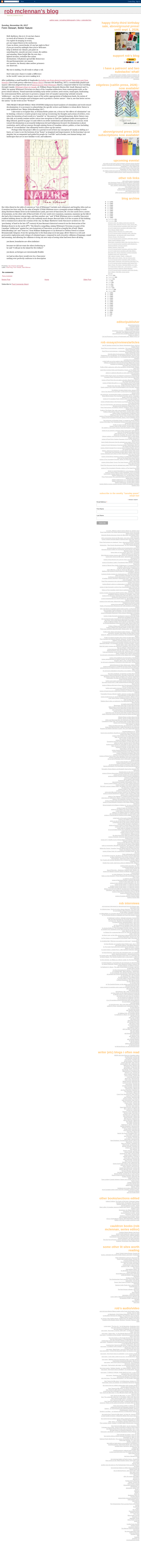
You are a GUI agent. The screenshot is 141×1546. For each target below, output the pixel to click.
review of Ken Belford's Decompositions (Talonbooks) (124, 658)
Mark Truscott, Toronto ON (132, 1160)
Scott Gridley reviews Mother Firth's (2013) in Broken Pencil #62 (121, 474)
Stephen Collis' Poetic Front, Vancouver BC (127, 1285)
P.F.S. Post (136, 1514)
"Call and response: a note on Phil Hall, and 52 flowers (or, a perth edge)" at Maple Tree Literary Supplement (120, 652)
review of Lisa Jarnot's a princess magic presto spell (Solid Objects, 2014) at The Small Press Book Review (120, 431)
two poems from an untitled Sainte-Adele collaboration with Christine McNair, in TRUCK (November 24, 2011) (120, 1419)
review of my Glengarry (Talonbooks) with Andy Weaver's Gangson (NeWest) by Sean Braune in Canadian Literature (120, 596)
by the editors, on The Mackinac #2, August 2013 (125, 926)
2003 (108, 316)
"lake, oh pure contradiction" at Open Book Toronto (125, 746)
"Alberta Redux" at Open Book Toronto (128, 717)
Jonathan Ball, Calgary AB (132, 1057)
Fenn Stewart (17, 267)
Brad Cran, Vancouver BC (132, 1078)
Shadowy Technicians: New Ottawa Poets (127, 1241)
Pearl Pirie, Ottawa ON (133, 1132)
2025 (108, 203)
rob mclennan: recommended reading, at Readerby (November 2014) (119, 394)
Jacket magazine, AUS (133, 1272)
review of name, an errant (132, 838)
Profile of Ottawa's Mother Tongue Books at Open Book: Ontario (121, 621)
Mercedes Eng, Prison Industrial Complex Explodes (122, 252)
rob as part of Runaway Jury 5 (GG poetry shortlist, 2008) (123, 759)
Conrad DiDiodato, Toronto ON (130, 1085)
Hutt (138, 1522)
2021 (108, 210)
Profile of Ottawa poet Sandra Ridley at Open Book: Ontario (122, 627)
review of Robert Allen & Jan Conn (129, 893)
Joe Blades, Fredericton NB (131, 1067)
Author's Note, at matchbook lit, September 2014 (125, 413)
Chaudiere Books (134, 326)
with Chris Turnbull (134, 1017)
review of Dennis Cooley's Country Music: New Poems (124, 825)
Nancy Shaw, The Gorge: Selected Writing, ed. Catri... (123, 265)
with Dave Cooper (134, 1023)
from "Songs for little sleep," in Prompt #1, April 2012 (124, 1400)
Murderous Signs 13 (133, 1495)
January (110, 291)
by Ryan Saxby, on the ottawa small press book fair (125, 993)
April (109, 286)
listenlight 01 (135, 1501)
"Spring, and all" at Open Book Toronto (128, 718)
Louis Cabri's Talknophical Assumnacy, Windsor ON (125, 1296)
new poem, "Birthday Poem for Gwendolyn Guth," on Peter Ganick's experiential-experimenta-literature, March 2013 (120, 1360)
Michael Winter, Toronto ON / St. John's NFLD (126, 1173)
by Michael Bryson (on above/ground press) (127, 1046)
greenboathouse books (132, 1540)
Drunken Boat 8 (135, 1496)
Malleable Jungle (134, 1518)
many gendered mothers (132, 328)
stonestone (136, 1530)
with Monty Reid (134, 1019)
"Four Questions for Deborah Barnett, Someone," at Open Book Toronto (119, 639)
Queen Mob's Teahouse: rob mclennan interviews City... (123, 261)
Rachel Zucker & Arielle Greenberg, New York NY (125, 1175)
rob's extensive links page (132, 187)
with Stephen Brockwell (132, 1010)
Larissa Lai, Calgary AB (132, 1110)
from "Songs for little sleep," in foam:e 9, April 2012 (125, 1398)
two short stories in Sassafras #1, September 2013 (125, 1327)
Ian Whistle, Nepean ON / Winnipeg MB (128, 1172)
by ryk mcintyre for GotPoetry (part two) (128, 997)
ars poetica (136, 1462)
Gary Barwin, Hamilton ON (132, 1059)
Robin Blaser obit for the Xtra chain (129, 749)
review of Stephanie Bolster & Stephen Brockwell (125, 880)
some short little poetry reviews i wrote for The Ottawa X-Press (122, 792)
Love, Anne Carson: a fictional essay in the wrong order (123, 698)
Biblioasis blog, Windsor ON (131, 1065)
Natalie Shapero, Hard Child (116, 247)
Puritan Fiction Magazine (132, 1481)
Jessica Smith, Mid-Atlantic (131, 1152)
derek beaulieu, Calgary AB (131, 1061)
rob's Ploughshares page (132, 191)
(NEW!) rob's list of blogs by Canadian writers (126, 1055)
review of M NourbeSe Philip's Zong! (129, 679)
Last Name (100, 515)
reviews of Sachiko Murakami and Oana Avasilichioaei (124, 757)
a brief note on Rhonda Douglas (130, 831)
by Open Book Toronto (133, 981)
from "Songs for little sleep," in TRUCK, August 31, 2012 (123, 1388)
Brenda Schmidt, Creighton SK (130, 1146)
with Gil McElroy (134, 1042)
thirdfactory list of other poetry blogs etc (128, 1188)
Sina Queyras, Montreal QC (131, 1136)
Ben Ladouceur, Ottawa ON (131, 1109)
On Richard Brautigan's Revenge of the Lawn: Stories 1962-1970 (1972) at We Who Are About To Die (121, 623)
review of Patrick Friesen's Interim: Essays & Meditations (123, 776)
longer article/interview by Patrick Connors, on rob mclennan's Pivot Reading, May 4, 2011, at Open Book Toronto (120, 660)
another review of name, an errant (129, 832)
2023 (108, 207)
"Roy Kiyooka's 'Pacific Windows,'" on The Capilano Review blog (121, 610)
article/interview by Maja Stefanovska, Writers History (124, 665)
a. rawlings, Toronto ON (132, 1137)
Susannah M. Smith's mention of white (128, 780)
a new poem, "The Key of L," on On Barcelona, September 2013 (121, 1326)
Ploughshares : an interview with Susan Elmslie (121, 235)
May (109, 284)
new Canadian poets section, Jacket (129, 1217)
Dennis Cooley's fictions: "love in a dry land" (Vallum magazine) (121, 783)
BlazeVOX (136, 1475)
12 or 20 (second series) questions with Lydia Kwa (122, 233)
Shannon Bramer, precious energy (117, 245)
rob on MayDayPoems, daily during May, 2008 (126, 1470)
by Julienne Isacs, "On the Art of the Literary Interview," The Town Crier (119, 909)
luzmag (137, 1505)
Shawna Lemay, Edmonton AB (130, 1111)
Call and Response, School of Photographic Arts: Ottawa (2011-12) (120, 336)
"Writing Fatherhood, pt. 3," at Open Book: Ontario (125, 479)
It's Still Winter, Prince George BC (130, 1270)
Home (47, 279)
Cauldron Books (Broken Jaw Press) (129, 1232)
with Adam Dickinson (133, 1020)
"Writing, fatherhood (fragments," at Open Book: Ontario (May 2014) (120, 451)
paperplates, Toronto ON (132, 1281)
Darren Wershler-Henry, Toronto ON (129, 1169)
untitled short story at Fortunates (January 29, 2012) (125, 1407)
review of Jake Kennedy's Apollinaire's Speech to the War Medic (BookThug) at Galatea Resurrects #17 (121, 616)
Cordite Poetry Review (133, 1524)
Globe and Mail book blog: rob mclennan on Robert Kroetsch (122, 720)
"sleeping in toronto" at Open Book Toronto (127, 747)
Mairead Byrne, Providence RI (131, 1071)
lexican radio (135, 1463)
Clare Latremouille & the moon (130, 854)
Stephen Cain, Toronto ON (132, 1072)
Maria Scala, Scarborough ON (131, 1145)
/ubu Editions (135, 1301)
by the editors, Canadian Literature (129, 912)
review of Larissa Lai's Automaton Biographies (126, 711)
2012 (108, 300)
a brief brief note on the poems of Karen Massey (126, 822)
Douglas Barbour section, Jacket (130, 1205)
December (111, 219)
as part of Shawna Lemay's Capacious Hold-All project (124, 764)
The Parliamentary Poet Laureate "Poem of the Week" (124, 1279)
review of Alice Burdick (133, 894)
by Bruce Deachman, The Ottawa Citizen (128, 980)
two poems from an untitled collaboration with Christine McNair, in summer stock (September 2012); (121, 1386)
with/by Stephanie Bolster (132, 1043)
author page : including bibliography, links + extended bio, (71, 20)
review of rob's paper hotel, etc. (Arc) (129, 881)
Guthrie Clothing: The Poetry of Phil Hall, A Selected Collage (122, 1201)
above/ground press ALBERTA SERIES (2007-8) (125, 333)
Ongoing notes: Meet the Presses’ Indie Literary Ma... (123, 224)
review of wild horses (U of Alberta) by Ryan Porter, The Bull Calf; (121, 666)
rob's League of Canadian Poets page (128, 188)
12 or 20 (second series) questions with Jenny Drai (122, 226)
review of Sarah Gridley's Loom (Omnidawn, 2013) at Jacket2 (122, 472)
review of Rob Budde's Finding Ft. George (127, 762)
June (109, 282)
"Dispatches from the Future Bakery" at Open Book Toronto (123, 741)
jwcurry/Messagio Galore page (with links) (127, 1273)
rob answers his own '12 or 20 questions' (128, 996)
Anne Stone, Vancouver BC (131, 1158)
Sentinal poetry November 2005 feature (128, 190)
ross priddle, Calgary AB (132, 1134)
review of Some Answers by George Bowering (126, 775)
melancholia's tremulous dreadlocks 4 (128, 1498)
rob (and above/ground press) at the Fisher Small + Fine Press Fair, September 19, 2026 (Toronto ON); (120, 168)
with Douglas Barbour (133, 1039)
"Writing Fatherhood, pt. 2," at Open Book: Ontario (125, 481)
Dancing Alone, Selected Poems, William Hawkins (125, 1235)
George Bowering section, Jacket (130, 1213)
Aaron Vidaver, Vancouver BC (131, 1166)
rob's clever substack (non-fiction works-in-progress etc (124, 76)
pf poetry (136, 1455)
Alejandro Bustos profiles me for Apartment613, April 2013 (123, 548)
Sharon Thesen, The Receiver (116, 237)
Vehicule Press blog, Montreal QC (129, 1165)
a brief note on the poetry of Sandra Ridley (127, 811)
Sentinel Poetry (135, 1525)
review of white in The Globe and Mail (128, 789)
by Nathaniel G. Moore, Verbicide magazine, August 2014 (123, 918)
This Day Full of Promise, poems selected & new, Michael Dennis (121, 1239)
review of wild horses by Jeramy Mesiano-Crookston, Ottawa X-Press (120, 697)
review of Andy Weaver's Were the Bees (128, 842)
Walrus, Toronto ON (133, 1482)
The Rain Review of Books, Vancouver (128, 1289)
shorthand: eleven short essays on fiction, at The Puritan (123, 577)
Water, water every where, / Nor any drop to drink (121, 258)
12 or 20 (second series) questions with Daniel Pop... (123, 263)
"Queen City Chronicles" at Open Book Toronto (126, 723)
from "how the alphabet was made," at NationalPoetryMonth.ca (121, 1401)
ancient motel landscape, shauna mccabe (127, 1234)
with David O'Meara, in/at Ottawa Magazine (127, 945)
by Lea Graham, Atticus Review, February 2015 (126, 910)
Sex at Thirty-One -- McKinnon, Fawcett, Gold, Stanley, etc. (123, 870)
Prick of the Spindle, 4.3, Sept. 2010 (129, 1440)
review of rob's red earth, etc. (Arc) (129, 865)
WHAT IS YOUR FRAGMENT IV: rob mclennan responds (123, 471)
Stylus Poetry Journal (133, 1483)
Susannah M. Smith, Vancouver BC (129, 1153)
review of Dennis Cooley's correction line (128, 763)
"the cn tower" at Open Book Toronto (129, 738)
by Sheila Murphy (134, 1026)
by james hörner (134, 1035)
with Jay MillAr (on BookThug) (131, 1029)
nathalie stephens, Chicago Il (131, 1156)
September (111, 277)
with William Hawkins (133, 1027)
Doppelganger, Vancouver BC (131, 1265)
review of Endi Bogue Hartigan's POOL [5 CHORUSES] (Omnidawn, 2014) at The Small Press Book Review (120, 457)
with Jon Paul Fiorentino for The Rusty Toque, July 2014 (123, 919)
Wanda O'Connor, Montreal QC (130, 1127)
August (110, 279)
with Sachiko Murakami (132, 988)
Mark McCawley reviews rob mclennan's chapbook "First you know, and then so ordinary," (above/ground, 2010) (119, 647)
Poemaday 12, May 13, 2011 (131, 1437)
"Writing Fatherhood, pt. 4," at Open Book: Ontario (125, 475)
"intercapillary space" (133, 1499)
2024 (108, 205)
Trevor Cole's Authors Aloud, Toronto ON (128, 1259)
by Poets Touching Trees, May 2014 (129, 923)
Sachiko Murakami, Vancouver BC (129, 1126)
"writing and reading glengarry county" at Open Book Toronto (122, 681)
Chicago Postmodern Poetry (131, 1260)
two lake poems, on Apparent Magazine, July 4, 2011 (124, 1430)
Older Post (87, 279)
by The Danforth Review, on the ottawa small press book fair (122, 984)
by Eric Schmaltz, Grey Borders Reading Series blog (124, 973)
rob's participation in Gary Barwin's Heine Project (125, 710)
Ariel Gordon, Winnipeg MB (131, 1097)
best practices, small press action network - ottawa (125, 858)
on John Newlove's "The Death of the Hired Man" (125, 874)
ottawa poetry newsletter (132, 329)
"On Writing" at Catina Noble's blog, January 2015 (125, 390)
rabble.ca (136, 1288)
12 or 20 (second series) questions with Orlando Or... (122, 244)
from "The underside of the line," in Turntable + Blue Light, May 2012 (120, 1397)
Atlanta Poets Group (133, 1178)
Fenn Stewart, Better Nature (116, 230)
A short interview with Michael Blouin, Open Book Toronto (123, 649)
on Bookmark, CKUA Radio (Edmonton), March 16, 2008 (123, 1314)
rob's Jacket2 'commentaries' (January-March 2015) (125, 185)
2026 (108, 202)
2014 (108, 296)
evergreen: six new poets (132, 1214)
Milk (138, 1535)
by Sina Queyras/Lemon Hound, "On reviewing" (126, 970)
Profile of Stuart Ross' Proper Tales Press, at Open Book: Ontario (121, 412)
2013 (108, 298)
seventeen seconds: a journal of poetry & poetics (125, 330)
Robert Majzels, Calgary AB (131, 1117)
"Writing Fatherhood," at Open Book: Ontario (127, 482)
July (109, 280)
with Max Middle (134, 1032)
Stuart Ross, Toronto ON (132, 1142)
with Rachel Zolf (134, 1016)
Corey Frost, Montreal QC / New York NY (128, 1094)
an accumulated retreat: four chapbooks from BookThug (123, 829)
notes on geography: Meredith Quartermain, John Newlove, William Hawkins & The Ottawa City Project (120, 846)
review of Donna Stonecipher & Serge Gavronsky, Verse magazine (120, 773)
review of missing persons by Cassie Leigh (127, 689)
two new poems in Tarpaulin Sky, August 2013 (126, 1329)
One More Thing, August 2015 (131, 365)
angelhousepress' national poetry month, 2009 (126, 1450)
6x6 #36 (110, 273)
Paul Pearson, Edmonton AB (131, 1130)
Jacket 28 (136, 1521)
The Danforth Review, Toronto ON (130, 1262)
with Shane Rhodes (133, 1012)
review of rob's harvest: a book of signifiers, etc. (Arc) (124, 883)
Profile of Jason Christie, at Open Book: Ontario (126, 425)
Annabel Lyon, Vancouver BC (131, 1114)
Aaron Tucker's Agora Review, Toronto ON (127, 1253)
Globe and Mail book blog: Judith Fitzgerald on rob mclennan (122, 727)
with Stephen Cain (134, 1036)
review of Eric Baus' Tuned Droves (129, 734)
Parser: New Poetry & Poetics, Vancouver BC (126, 1282)
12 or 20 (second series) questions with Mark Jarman (123, 238)
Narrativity (136, 1276)
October (110, 275)
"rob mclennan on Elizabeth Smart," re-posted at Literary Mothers (121, 420)
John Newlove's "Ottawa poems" (130, 834)
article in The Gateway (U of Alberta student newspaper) (123, 796)
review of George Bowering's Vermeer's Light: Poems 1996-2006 (121, 793)
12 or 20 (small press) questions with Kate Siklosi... (122, 251)
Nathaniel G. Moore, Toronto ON (130, 1124)
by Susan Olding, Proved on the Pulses (128, 978)
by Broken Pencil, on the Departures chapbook (126, 994)
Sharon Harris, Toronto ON (131, 1103)
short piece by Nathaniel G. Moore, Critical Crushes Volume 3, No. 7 (120, 798)
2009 (108, 305)
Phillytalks (136, 1283)
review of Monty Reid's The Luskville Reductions (125, 736)
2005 (108, 312)
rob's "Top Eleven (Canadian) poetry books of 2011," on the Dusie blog (119, 608)
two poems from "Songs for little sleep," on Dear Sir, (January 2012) (120, 1414)
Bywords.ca (136, 1479)
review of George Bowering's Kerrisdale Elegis (126, 754)
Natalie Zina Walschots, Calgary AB (129, 1168)
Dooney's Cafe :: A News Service (130, 1266)
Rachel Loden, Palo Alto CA (131, 1113)
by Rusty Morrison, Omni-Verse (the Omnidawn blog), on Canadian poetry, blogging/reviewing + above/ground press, (120, 953)
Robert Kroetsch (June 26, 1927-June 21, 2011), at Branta (123, 650)
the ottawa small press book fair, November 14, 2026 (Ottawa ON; (121, 171)
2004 (108, 314)
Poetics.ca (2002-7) (133, 335)
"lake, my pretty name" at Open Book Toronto (126, 737)
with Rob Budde (134, 1003)
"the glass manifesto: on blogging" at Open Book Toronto (123, 673)
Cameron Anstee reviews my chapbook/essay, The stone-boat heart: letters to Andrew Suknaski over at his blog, (120, 574)
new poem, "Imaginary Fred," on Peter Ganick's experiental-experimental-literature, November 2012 (122, 1376)
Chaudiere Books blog (133, 1184)
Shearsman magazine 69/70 (131, 1485)
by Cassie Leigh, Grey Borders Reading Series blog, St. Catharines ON (119, 955)
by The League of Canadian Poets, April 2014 (126, 925)
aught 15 (136, 1502)
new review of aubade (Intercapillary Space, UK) (125, 782)
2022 (108, 209)
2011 (108, 302)
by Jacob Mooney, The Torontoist (130, 975)
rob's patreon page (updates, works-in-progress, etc (125, 75)
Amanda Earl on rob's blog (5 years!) (129, 772)
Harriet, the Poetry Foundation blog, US (128, 1133)
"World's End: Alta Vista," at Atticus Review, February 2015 (123, 386)
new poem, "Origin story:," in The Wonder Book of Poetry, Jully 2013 (120, 1333)
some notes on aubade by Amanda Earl (128, 828)
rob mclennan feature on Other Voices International (125, 1468)
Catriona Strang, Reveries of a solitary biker (120, 231)
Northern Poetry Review (132, 1278)
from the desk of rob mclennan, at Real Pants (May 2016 (123, 354)
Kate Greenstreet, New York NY (130, 1100)
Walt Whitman (26, 267)
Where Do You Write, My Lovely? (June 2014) (126, 435)
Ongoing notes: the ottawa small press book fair (121, 223)
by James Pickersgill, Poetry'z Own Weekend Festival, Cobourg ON (120, 964)
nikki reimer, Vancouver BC (131, 1139)
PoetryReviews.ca (134, 1286)
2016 (108, 293)
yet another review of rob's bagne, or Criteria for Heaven (123, 887)
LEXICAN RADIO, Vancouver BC (130, 1275)
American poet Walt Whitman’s (44, 85)
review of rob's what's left (132, 868)
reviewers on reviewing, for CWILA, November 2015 (124, 364)
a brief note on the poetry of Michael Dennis (127, 827)
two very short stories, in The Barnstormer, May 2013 (124, 1339)
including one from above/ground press (54, 80)
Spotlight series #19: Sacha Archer (117, 254)
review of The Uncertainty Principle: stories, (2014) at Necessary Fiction (119, 416)
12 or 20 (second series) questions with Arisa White (122, 249)
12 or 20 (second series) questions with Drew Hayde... (123, 270)
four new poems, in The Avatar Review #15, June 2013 (124, 1338)
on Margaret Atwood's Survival (130, 867)
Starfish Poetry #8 (134, 1469)
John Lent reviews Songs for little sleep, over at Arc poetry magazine (120, 538)
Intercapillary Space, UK (132, 1269)
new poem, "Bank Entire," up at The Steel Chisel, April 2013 (122, 1349)
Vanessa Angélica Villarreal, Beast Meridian (120, 268)
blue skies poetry (134, 1472)
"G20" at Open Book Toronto (131, 699)
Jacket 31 (136, 1494)
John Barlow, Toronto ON (132, 1058)
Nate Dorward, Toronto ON (131, 1087)
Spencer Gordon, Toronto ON (131, 1098)
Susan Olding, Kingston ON (131, 1129)
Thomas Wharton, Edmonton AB (130, 1171)
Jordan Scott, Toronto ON (132, 1147)
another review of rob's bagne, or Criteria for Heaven (124, 886)
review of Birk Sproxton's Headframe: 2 (128, 824)
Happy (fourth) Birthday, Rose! (116, 240)
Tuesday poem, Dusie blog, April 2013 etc (127, 1203)
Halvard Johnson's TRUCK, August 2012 (128, 1204)
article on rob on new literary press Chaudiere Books (124, 821)
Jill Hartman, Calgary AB (132, 1104)
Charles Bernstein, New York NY (130, 1062)
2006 (108, 310)
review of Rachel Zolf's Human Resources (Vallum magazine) (122, 801)
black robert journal (134, 1453)
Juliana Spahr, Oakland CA (131, 1155)
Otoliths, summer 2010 (133, 1442)
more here (136, 1302)
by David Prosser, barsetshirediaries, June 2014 (126, 922)
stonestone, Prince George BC (130, 1295)
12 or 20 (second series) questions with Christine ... (122, 259)
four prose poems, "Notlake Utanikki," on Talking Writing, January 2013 (119, 1368)
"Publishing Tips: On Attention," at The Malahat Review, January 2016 (120, 355)
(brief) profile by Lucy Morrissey (130, 554)
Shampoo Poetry (134, 1294)
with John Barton (134, 1030)
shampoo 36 (135, 1447)
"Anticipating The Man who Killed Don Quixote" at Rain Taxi (122, 678)
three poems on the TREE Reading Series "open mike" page (122, 1460)
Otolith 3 (137, 1492)
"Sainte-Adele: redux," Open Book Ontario (127, 645)
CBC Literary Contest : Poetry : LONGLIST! (120, 256)
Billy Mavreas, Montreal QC (131, 1119)
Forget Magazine (134, 1473)
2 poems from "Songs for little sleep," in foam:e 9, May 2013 (122, 1345)
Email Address (102, 502)
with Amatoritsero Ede (133, 1022)
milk (138, 1457)
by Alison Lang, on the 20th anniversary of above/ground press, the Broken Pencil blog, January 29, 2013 (120, 936)
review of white (135, 760)
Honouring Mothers (134, 1527)
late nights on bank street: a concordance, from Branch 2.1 (123, 1443)
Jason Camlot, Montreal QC (131, 1074)
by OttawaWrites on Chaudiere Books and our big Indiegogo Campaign (119, 913)
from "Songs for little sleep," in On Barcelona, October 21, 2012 (121, 1381)
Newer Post (6, 279)
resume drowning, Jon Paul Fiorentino (128, 1238)
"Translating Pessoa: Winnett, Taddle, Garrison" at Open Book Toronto (119, 694)
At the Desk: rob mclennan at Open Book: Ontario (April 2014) (122, 452)
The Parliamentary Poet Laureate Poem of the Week (124, 1504)
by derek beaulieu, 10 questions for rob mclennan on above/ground (120, 962)
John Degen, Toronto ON (132, 1084)
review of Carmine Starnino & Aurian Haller (127, 896)
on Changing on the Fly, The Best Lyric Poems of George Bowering (120, 855)
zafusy (137, 1508)
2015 (108, 295)
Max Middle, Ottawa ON (132, 1121)
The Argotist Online (134, 1511)
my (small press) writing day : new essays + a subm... (123, 266)
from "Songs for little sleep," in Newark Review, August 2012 (122, 1390)
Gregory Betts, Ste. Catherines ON (129, 1064)
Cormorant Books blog (133, 1077)
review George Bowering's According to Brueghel (125, 750)
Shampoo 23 (135, 1517)
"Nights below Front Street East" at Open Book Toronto (124, 708)
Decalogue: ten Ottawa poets (131, 1211)
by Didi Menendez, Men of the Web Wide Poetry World (124, 1004)
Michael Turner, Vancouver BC (130, 1162)
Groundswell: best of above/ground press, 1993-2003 (124, 1237)
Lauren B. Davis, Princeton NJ (131, 1083)
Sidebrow (136, 1491)
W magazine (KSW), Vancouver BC (129, 1298)
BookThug (9, 267)
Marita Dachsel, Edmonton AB (131, 1081)
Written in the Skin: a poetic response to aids (127, 1220)
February (111, 289)
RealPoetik (136, 1507)
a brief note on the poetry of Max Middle (128, 844)
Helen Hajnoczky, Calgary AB (131, 1101)
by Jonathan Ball (134, 983)
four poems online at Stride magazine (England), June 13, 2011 (121, 1436)
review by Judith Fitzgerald (131, 777)
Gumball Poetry (135, 1534)
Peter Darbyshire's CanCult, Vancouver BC (127, 1257)
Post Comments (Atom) (20, 284)
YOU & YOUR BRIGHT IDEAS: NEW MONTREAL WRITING (122, 1218)
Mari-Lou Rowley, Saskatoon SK (130, 1143)
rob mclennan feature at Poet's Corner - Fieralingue (125, 1459)
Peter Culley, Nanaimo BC (132, 1080)
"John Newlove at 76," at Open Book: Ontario (126, 433)
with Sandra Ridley (134, 990)
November (111, 221)
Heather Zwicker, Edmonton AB (130, 1176)
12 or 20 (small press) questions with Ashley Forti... (122, 228)
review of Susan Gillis (133, 897)
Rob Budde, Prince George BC (130, 1070)
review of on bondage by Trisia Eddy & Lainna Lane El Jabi (122, 744)
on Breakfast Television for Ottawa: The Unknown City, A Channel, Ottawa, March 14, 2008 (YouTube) (121, 1316)
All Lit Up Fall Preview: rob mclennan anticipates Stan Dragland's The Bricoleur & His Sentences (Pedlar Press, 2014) (120, 405)
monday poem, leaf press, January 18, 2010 (127, 1446)
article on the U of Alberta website (130, 795)
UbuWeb (136, 1299)
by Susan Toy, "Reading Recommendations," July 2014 (124, 921)
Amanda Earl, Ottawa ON (132, 1088)
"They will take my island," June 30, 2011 (128, 1434)
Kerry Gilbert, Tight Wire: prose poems (118, 272)
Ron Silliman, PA (134, 1149)
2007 (108, 309)
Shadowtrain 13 (134, 1486)
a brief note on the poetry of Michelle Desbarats (126, 818)
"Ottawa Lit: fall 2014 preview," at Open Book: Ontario (124, 414)
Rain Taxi (136, 1291)
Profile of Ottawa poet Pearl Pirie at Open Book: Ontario (123, 626)
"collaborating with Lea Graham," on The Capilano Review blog (121, 611)
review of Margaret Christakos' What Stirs (127, 753)
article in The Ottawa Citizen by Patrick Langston (125, 812)
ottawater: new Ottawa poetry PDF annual (127, 332)
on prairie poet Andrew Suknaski (130, 704)
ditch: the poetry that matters (131, 1263)
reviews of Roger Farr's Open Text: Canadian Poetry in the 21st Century (119, 756)
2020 (108, 212)
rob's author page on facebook (130, 181)
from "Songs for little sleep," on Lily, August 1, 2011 (125, 1426)
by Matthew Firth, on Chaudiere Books (128, 1013)
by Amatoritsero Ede (133, 1025)
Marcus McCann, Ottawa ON (131, 1120)
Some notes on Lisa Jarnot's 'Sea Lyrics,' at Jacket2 (125, 552)
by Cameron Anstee (133, 1009)
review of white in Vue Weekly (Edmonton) (127, 785)
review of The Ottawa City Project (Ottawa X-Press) (125, 809)
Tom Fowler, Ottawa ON (132, 1093)
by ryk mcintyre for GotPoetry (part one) (128, 999)
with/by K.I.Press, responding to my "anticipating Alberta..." (123, 1006)
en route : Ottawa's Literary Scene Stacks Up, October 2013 (122, 530)
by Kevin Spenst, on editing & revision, (128, 965)
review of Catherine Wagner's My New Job (127, 740)
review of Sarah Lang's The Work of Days (127, 790)
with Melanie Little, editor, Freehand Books (127, 991)
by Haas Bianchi (134, 1007)
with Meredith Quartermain (131, 1033)
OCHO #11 (136, 1478)
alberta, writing (135, 1186)
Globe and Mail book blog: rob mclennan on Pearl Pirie (124, 725)
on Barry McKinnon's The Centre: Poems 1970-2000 (124, 857)
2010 (108, 303)
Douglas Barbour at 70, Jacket (130, 731)
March (110, 287)
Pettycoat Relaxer (134, 1533)
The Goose (136, 1268)
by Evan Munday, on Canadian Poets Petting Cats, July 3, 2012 (121, 944)
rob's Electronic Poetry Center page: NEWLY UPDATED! (123, 182)
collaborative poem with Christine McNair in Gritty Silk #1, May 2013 (120, 1340)
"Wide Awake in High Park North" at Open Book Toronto (123, 707)
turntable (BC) (135, 1449)
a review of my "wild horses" (131, 360)
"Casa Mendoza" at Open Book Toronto (128, 695)
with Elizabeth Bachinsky (132, 986)
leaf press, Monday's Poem (131, 1456)
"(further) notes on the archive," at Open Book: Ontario (124, 426)
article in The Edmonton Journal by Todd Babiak (126, 799)
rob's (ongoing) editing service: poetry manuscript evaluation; (122, 172)
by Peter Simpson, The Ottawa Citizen (128, 977)
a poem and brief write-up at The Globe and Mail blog (124, 1452)
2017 (108, 217)
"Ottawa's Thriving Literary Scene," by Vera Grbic (125, 640)
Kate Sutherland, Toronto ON (131, 1159)
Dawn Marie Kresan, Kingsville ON (129, 1107)
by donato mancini (134, 1040)
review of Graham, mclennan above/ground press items (123, 837)
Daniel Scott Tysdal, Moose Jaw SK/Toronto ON (126, 1163)
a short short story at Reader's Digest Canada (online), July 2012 (121, 1391)
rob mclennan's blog (31, 11)
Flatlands (136, 1537)
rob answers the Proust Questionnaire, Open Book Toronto (123, 974)
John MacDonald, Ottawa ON (131, 1116)
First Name (100, 509)
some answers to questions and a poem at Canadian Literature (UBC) (119, 987)
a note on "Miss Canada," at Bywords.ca (128, 568)
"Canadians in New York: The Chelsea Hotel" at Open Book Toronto (120, 721)
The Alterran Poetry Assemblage (130, 1528)
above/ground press (133, 325)
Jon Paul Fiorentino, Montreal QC (130, 1090)
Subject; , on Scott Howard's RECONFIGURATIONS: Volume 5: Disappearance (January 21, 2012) (121, 1409)
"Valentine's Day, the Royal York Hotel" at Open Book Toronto (122, 712)
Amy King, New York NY (132, 1106)
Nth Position (136, 1509)
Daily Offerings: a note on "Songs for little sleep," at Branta (123, 569)
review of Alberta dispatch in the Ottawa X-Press (126, 751)
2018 (108, 216)
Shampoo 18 (135, 1538)
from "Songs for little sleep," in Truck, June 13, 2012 (125, 1395)
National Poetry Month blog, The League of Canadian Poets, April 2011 (119, 1439)
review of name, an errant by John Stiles (128, 808)
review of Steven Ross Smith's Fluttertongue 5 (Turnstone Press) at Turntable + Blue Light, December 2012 (120, 566)
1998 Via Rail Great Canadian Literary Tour (127, 192)
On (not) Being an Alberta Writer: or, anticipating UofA (124, 814)
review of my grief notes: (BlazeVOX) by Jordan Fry (125, 604)
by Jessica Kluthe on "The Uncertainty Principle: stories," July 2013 (120, 928)
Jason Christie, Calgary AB (131, 1075)
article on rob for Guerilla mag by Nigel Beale (126, 743)
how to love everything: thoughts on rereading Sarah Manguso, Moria (120, 733)
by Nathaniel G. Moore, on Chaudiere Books (127, 1014)
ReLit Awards (135, 1292)
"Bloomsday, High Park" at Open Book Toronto (126, 705)
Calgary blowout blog (133, 1182)
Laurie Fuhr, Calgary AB (132, 1096)
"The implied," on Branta (132, 724)
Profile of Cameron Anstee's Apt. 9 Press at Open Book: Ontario (121, 637)
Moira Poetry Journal (133, 1515)
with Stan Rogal (134, 1038)
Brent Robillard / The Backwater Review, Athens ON (125, 1140)
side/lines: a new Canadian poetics (129, 1216)
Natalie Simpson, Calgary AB (131, 1150)
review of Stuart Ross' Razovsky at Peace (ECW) (125, 891)
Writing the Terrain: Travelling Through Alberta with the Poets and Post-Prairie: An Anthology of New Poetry (119, 849)
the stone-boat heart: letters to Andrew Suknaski (126, 835)
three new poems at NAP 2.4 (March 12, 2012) (126, 1405)
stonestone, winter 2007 (132, 1488)
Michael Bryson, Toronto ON (131, 1068)
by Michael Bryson (134, 1045)
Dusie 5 (137, 1489)
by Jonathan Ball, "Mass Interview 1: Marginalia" (126, 971)
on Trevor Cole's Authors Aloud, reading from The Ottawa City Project (120, 1318)
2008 (108, 307)
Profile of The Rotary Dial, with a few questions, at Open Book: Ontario (119, 410)
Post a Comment (7, 276)
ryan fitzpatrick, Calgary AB (131, 1091)
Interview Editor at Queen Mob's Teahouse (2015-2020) (123, 184)
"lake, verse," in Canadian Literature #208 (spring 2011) (123, 1421)
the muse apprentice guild (132, 1531)
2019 (108, 214)
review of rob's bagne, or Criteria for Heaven (127, 884)
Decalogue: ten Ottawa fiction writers (129, 1210)
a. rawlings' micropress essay (131, 878)
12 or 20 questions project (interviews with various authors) (122, 1000)
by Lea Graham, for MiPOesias (130, 1001)
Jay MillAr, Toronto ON (133, 1123)
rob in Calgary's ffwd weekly (131, 779)
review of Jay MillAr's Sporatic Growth (128, 819)
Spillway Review (134, 1512)
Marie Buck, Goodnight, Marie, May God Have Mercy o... (123, 242)
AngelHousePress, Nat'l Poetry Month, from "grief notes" (123, 1444)
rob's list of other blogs (133, 1192)
